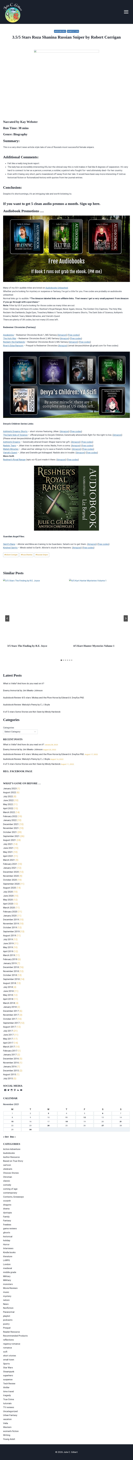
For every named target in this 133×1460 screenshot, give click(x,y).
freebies (7, 1224)
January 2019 (10, 963)
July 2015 (8, 1078)
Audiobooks (60, 31)
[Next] (126, 618)
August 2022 (9, 792)
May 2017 (8, 1038)
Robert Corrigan (11, 555)
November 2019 (11, 923)
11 (66, 1117)
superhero (8, 1375)
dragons (7, 1204)
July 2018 (8, 987)
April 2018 (8, 999)
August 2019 (9, 935)
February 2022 (10, 816)
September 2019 (11, 931)
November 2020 (11, 876)
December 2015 (11, 1070)
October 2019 (10, 927)
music (6, 1292)
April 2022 (8, 808)
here (96, 204)
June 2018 (8, 991)
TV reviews (8, 1407)
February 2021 (10, 864)
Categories (8, 727)
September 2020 (11, 884)
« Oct (6, 1136)
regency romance (11, 1343)
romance (7, 1347)
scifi (5, 1351)
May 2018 (8, 995)
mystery (7, 1296)
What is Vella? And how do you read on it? (23, 683)
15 (12, 1121)
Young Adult (9, 1439)
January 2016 (10, 1066)
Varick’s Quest (10, 452)
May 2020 (8, 899)
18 (66, 1121)
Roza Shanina (26, 555)
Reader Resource (11, 1332)
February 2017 (10, 1050)
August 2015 (9, 1074)
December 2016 (11, 1058)
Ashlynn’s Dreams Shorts (15, 431)
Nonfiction (73, 31)
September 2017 (11, 1023)
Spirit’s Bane (9, 544)
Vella (5, 1423)
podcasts (7, 1320)
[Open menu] (126, 12)
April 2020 (8, 903)
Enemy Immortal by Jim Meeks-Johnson (23, 690)
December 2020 (11, 872)
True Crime (8, 1399)
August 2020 (9, 887)
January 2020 (10, 915)
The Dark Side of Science (15, 435)
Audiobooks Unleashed (56, 287)
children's (7, 1169)
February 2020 (10, 911)
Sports (6, 1363)
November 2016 (11, 1062)
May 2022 (8, 804)
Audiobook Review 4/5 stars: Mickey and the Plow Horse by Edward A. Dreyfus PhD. (43, 697)
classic (6, 1181)
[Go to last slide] (7, 618)
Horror (6, 1244)
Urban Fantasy (10, 1415)
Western (7, 1427)
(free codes (86, 442)
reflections (8, 1339)
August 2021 (9, 840)
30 (30, 1129)
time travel (8, 1391)
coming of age (10, 1189)
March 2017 (9, 1046)
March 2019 (9, 955)
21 (121, 1121)
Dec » (13, 1136)
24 (48, 1125)
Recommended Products (15, 1335)
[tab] (61, 660)
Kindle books (9, 1252)
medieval (7, 1268)
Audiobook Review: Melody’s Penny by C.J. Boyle (26, 704)
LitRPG (6, 1260)
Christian (7, 1177)
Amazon (62, 335)
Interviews (8, 1248)
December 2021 (11, 824)
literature (7, 1256)
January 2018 (10, 1007)
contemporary (10, 1192)
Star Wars (8, 1367)
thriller (6, 1387)
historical (7, 1236)
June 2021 (8, 848)
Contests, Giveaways (13, 1196)
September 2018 (11, 979)
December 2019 (11, 919)
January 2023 (10, 788)
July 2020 (8, 891)
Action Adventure (11, 1149)
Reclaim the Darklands (14, 342)
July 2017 (8, 1031)
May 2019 (8, 947)
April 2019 (8, 951)
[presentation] (33, 609)
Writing (6, 1435)
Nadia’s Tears (9, 445)
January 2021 (10, 868)
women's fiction (11, 1431)
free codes (73, 335)
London (7, 1264)
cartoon (7, 1165)
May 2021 (8, 852)
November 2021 (11, 828)
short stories (9, 1355)
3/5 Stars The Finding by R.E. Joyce (27, 645)
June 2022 (8, 800)
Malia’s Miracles (10, 449)
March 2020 (9, 907)
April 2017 (8, 1042)
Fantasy (7, 1220)
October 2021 (10, 832)
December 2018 (11, 967)
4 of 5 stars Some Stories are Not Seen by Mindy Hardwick (31, 711)
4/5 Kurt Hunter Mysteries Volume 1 (93, 645)
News (6, 1304)
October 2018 (10, 975)
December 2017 (11, 1011)
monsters (8, 1284)
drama (6, 1208)
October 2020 (10, 879)
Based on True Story (13, 1161)
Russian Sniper (41, 555)
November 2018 (11, 971)
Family (6, 1216)
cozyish (7, 1200)
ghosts (6, 1232)
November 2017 (11, 1015)
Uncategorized (10, 1411)
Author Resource (11, 1157)
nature (6, 1300)
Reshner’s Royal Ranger (14, 459)
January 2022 (10, 820)
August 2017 (9, 1026)
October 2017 (10, 1019)
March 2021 (9, 860)
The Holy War (9, 338)
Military (6, 1276)
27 (103, 1125)
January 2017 (10, 1054)
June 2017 (8, 1034)
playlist (6, 1316)
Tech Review (9, 1383)
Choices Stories (11, 1173)
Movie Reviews (10, 1288)
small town (8, 1359)
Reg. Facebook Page (17, 771)
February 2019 (10, 959)
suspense (7, 1379)
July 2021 (8, 844)
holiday (6, 1240)
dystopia (7, 1212)
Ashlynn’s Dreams (11, 442)
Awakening (8, 335)
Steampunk (8, 1371)
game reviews (10, 1228)
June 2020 (8, 895)
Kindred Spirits (10, 547)
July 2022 (8, 796)
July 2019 (8, 939)
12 (85, 1117)
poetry (6, 1324)
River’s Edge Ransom (13, 345)
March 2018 (9, 1003)
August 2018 (9, 983)
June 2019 (8, 943)
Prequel (7, 1328)
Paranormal (8, 1312)
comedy (7, 1185)
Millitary (7, 1280)
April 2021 (8, 856)
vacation (7, 1419)
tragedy (7, 1395)
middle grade (9, 1272)
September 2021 (11, 836)
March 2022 (9, 812)
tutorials (7, 1403)
